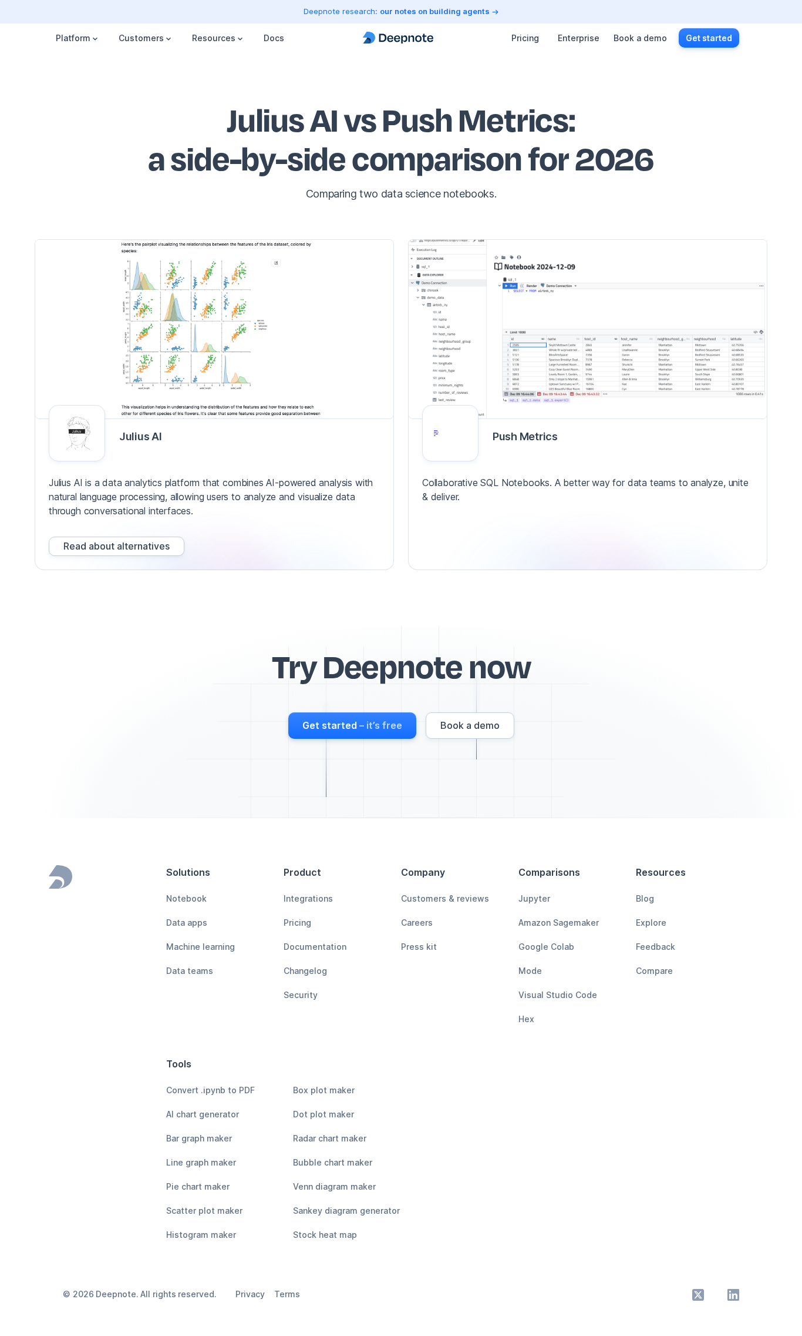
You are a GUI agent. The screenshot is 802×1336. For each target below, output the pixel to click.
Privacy (250, 1294)
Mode (530, 971)
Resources (213, 38)
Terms (287, 1294)
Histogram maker (201, 1235)
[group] (116, 546)
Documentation (315, 947)
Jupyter (534, 898)
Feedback (655, 947)
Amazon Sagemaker (558, 923)
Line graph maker (201, 1162)
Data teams (189, 971)
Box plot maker (324, 1090)
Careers (417, 923)
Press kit (419, 947)
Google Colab (546, 947)
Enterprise (578, 38)
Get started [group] (709, 38)
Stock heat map (325, 1235)
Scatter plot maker (204, 1211)
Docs (274, 38)
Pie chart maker (198, 1186)
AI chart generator (202, 1114)
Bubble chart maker (332, 1162)
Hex (526, 1019)
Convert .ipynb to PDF (210, 1090)
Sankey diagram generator (346, 1211)
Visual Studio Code (557, 995)
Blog (645, 898)
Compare (654, 971)
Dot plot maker (323, 1114)
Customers (141, 38)
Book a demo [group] (640, 38)
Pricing (525, 38)
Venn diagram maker (334, 1186)
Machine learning (200, 947)
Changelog (305, 971)
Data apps (186, 923)
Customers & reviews (445, 898)
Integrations (308, 898)
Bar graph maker (199, 1138)
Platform (73, 38)
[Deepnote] (398, 37)
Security (301, 995)
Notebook (186, 898)
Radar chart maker (329, 1138)
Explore (651, 923)
